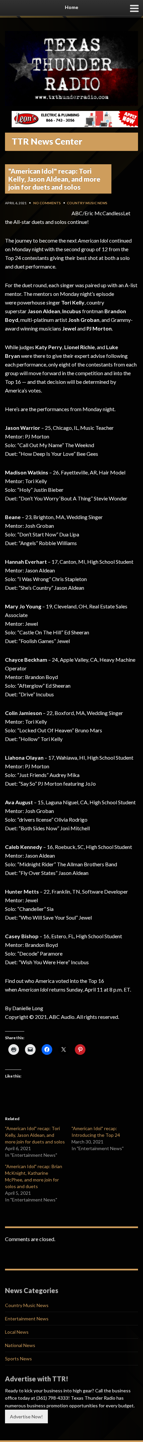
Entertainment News (27, 1318)
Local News (17, 1332)
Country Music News (87, 203)
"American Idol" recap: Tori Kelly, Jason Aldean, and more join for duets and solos (35, 1134)
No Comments (47, 203)
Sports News (18, 1358)
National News (20, 1345)
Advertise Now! (26, 1416)
